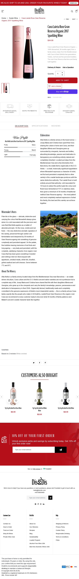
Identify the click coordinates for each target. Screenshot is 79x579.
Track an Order (8, 530)
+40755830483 (39, 492)
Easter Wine (13, 18)
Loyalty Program (35, 540)
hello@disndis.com (39, 490)
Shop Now (70, 3)
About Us (32, 524)
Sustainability (34, 537)
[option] (23, 53)
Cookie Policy (60, 530)
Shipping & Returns (62, 524)
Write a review (21, 354)
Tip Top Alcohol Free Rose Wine (13, 408)
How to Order (7, 527)
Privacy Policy (60, 527)
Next (74, 19)
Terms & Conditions (62, 537)
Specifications (40, 126)
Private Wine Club (9, 537)
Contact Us (6, 524)
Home (4, 18)
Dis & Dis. (16, 571)
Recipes (32, 530)
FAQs (57, 540)
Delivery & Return (54, 67)
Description (21, 126)
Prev (67, 19)
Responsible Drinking (63, 533)
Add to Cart (62, 80)
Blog (31, 533)
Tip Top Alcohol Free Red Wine (66, 408)
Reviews (56, 126)
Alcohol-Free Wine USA (37, 543)
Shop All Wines (8, 533)
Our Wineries (34, 527)
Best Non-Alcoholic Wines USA (39, 547)
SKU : (50, 97)
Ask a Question (68, 67)
